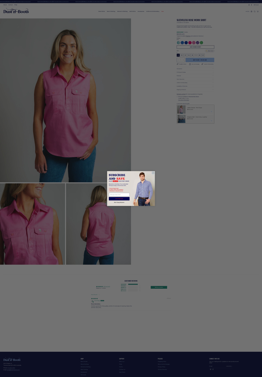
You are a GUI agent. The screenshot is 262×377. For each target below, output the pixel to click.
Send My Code (119, 198)
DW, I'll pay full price (119, 202)
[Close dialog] (153, 173)
